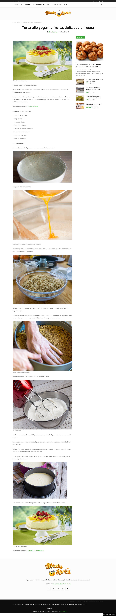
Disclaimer (92, 601)
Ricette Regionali (38, 4)
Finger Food (18, 4)
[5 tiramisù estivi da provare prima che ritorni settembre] (80, 98)
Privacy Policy (99, 601)
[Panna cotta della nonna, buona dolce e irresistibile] (80, 82)
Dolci (18, 22)
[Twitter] (99, 1)
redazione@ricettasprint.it (61, 584)
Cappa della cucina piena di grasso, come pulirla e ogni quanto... (93, 89)
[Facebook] (91, 1)
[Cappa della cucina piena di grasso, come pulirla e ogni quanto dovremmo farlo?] (80, 90)
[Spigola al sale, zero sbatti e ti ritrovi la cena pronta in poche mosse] (80, 106)
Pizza (48, 4)
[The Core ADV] (49, 609)
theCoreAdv (63, 611)
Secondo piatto (88, 107)
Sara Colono (53, 32)
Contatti (72, 601)
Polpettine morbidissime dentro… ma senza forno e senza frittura (89, 66)
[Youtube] (102, 1)
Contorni (27, 4)
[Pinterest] (96, 1)
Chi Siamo (78, 601)
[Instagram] (93, 1)
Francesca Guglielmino (81, 69)
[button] (101, 5)
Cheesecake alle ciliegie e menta (35, 550)
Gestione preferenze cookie (109, 614)
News (65, 4)
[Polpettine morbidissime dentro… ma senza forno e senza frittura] (89, 51)
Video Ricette (57, 4)
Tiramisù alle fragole (32, 106)
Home (14, 22)
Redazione (85, 601)
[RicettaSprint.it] (58, 13)
